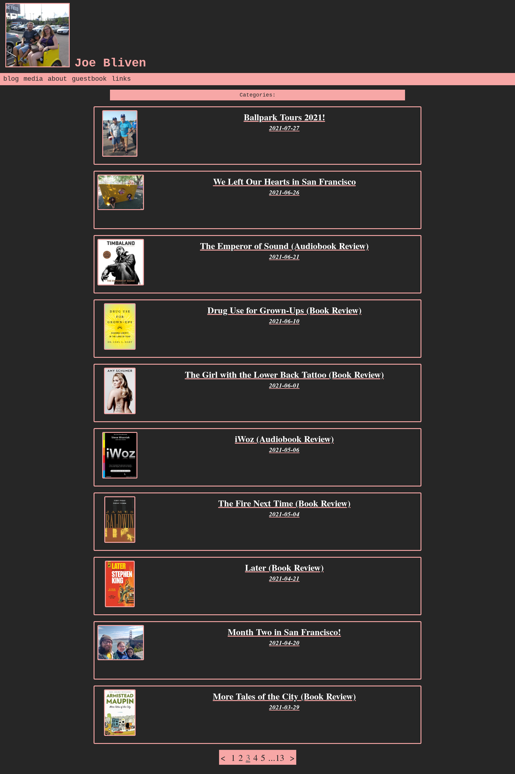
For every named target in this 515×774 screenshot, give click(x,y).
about (57, 79)
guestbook (89, 79)
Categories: (258, 95)
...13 (276, 757)
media (33, 79)
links (121, 79)
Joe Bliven (110, 63)
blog (11, 79)
